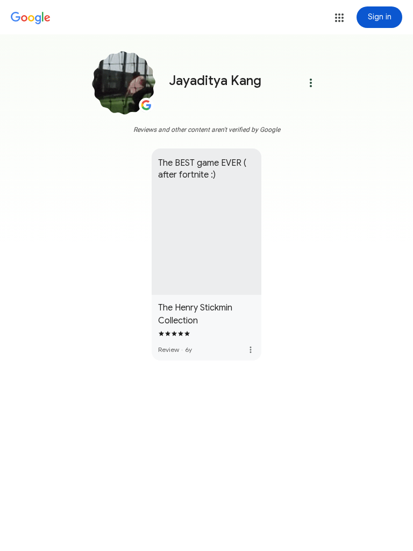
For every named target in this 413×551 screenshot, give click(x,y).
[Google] (31, 18)
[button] (339, 18)
